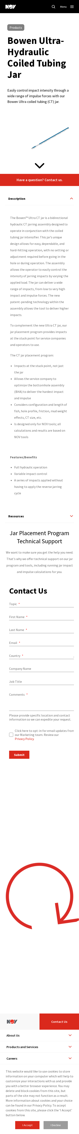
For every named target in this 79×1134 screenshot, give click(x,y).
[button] (39, 180)
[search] (53, 7)
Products (16, 27)
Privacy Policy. (24, 739)
